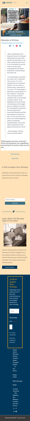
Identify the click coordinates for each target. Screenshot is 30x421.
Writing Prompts (7, 43)
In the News (15, 369)
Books (15, 360)
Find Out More (9, 267)
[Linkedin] (20, 46)
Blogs (15, 385)
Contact (15, 401)
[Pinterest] (16, 46)
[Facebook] (10, 46)
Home (15, 350)
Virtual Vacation (16, 389)
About (15, 352)
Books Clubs (15, 375)
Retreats (15, 354)
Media (15, 364)
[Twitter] (13, 46)
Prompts (16, 362)
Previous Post (15, 154)
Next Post (15, 158)
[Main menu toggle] (26, 3)
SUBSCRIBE (15, 203)
